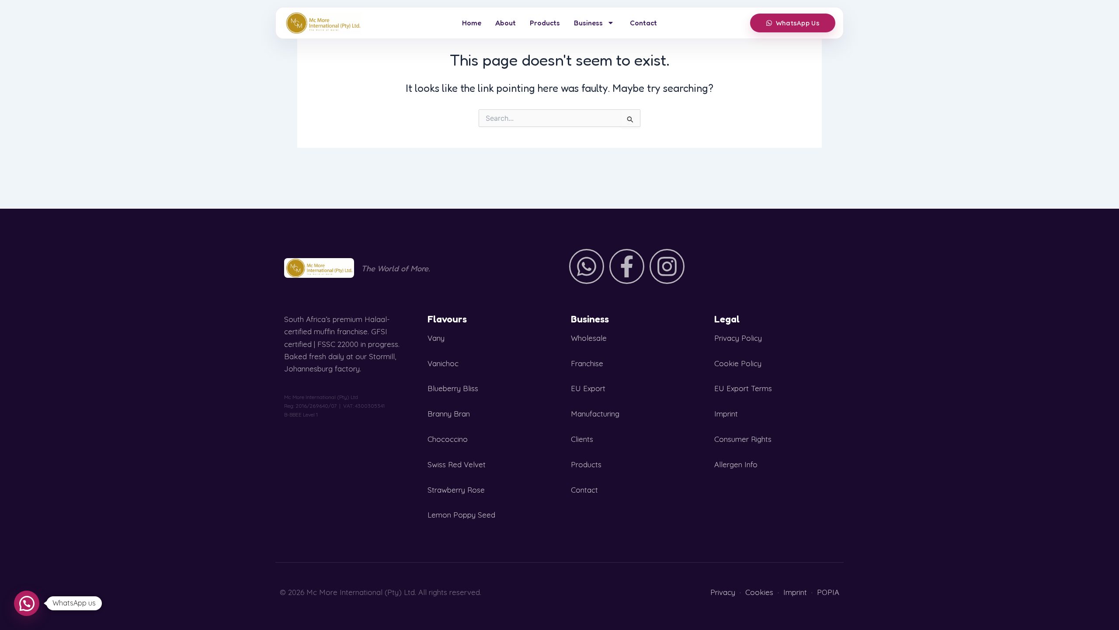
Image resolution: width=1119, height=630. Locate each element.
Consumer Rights (742, 439)
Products (545, 22)
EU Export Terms (743, 388)
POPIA (828, 592)
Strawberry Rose (456, 489)
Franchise (587, 363)
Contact (643, 22)
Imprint (726, 413)
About (505, 22)
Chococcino (447, 439)
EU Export (588, 388)
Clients (582, 439)
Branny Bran (448, 413)
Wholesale (589, 338)
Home (471, 22)
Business (588, 22)
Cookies (759, 592)
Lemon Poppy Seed (461, 514)
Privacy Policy (738, 338)
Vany (436, 338)
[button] (26, 603)
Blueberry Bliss (452, 388)
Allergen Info (736, 464)
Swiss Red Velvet (456, 464)
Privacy (722, 592)
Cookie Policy (737, 363)
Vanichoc (443, 363)
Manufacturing (595, 413)
